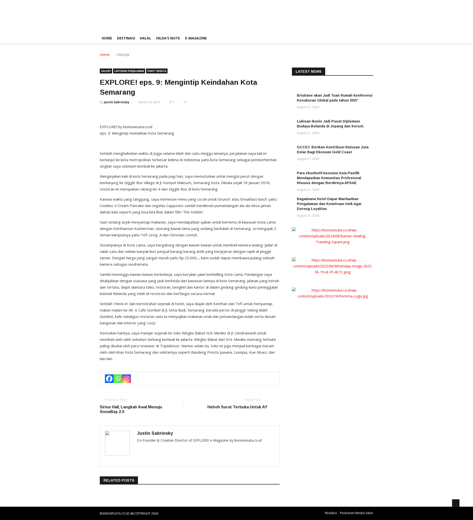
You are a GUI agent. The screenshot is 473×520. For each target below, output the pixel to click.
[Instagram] (126, 378)
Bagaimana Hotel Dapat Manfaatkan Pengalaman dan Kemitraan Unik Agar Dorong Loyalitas (329, 204)
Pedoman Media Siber (356, 513)
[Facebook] (109, 378)
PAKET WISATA (156, 71)
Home (107, 38)
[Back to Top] (455, 503)
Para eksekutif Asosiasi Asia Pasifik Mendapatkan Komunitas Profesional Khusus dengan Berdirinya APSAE (329, 178)
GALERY (106, 71)
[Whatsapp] (118, 378)
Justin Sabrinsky (116, 102)
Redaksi (331, 513)
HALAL (145, 38)
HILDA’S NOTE (168, 38)
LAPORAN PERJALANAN (129, 71)
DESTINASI (126, 38)
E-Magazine (196, 38)
